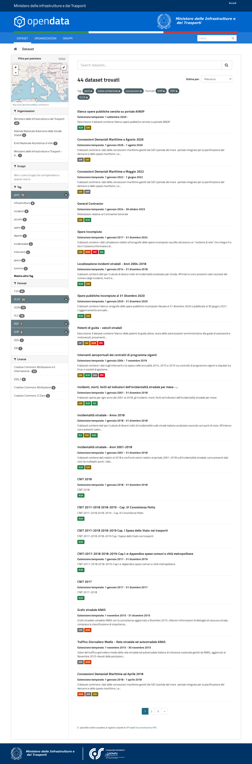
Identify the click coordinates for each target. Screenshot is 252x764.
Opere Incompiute (89, 231)
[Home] (15, 49)
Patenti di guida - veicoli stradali (99, 327)
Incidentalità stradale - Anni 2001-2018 (104, 447)
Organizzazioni (45, 38)
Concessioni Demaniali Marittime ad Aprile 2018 (110, 674)
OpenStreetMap (29, 104)
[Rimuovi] (91, 91)
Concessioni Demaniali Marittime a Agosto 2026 (110, 139)
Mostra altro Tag (23, 276)
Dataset (22, 38)
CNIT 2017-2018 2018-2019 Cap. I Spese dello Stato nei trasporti (122, 530)
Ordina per (192, 79)
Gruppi (68, 38)
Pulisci (62, 58)
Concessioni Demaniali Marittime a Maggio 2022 (110, 171)
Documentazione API (145, 727)
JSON (87, 251)
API (128, 727)
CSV (88, 127)
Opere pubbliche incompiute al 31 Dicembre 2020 (111, 295)
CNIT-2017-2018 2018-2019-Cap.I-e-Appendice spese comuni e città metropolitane (135, 553)
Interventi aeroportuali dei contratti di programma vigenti (117, 354)
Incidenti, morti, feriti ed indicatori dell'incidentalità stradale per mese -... (127, 387)
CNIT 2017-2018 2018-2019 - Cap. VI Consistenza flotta (116, 507)
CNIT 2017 (84, 581)
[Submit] (233, 38)
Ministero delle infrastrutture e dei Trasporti (50, 6)
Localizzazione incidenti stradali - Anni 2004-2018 (111, 263)
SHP (80, 159)
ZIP (80, 343)
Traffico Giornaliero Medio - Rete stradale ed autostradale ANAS (121, 641)
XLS (101, 251)
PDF (95, 251)
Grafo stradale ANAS (91, 609)
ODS (95, 375)
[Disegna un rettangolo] (63, 67)
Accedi (232, 3)
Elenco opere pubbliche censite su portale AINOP (110, 111)
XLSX (81, 127)
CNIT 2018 (84, 479)
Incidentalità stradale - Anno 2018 (101, 415)
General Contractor (90, 203)
